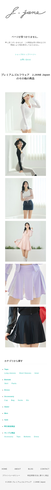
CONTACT (45, 469)
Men (6, 413)
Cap (6, 400)
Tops (6, 369)
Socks (20, 400)
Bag (13, 400)
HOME (4, 469)
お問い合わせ (25, 60)
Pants (14, 383)
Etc (27, 400)
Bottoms (27, 437)
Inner (37, 373)
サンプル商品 (9, 433)
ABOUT (18, 469)
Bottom (7, 380)
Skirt (6, 383)
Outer (6, 407)
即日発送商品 (9, 426)
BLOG (30, 469)
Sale (6, 420)
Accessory (9, 396)
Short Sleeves (25, 373)
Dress (7, 390)
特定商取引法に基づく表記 (38, 475)
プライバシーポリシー (11, 475)
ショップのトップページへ (25, 54)
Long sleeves (10, 373)
